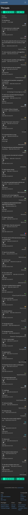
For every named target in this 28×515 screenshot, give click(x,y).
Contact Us (23, 496)
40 (20, 12)
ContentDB (4, 2)
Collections (14, 508)
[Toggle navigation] (25, 2)
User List (13, 504)
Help (2, 494)
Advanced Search (5, 504)
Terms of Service (22, 504)
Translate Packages (5, 508)
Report (20, 509)
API (2, 498)
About (21, 494)
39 (18, 12)
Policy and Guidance (5, 496)
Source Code (23, 499)
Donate (22, 498)
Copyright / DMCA (22, 508)
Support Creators (5, 506)
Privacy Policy (21, 506)
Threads (13, 506)
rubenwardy (20, 487)
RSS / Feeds (3, 499)
